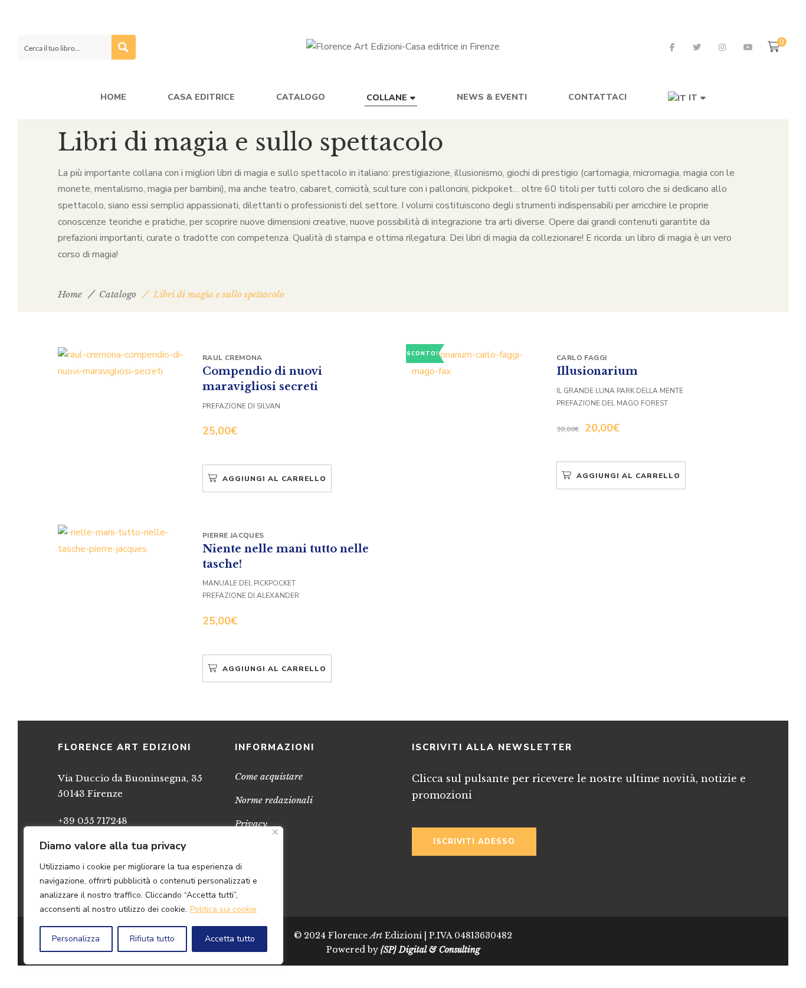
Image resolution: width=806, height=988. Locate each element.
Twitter (697, 47)
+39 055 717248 (92, 820)
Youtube (748, 47)
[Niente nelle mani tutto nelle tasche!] (123, 541)
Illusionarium (597, 371)
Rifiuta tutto (152, 938)
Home (70, 294)
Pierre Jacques (233, 535)
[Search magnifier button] (123, 47)
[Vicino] (275, 832)
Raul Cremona (232, 357)
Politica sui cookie (223, 909)
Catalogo (117, 294)
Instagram (722, 47)
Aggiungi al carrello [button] (274, 478)
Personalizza (76, 938)
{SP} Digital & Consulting (430, 949)
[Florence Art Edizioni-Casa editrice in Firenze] (403, 47)
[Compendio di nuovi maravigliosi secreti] (123, 363)
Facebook (672, 47)
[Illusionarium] (477, 363)
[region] (153, 895)
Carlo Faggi (581, 357)
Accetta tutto (230, 938)
